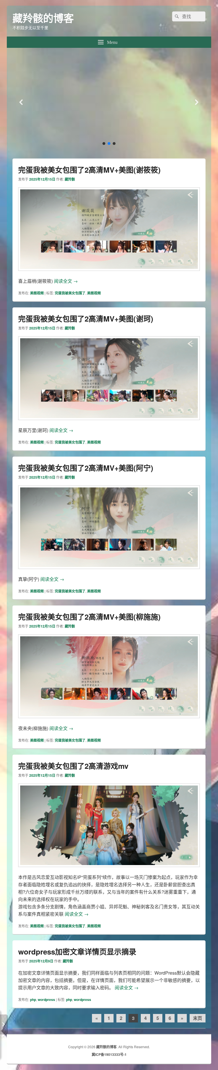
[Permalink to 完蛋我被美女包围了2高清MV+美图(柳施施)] (109, 721)
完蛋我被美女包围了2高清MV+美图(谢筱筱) (89, 169)
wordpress (46, 999)
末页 (197, 1018)
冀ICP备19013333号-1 (109, 1054)
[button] (109, 102)
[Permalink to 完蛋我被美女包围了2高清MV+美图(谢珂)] (109, 423)
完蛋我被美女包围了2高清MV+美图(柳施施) (89, 616)
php (33, 999)
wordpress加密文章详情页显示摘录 (77, 951)
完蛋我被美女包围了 (70, 293)
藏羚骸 (70, 179)
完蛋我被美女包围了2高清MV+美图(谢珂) (85, 318)
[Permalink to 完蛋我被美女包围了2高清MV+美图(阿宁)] (109, 571)
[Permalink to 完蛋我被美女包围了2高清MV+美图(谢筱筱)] (109, 273)
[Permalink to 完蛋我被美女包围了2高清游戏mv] (109, 869)
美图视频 (37, 293)
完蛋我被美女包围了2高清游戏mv (73, 766)
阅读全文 (66, 281)
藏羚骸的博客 (43, 17)
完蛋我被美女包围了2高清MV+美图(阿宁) (85, 468)
